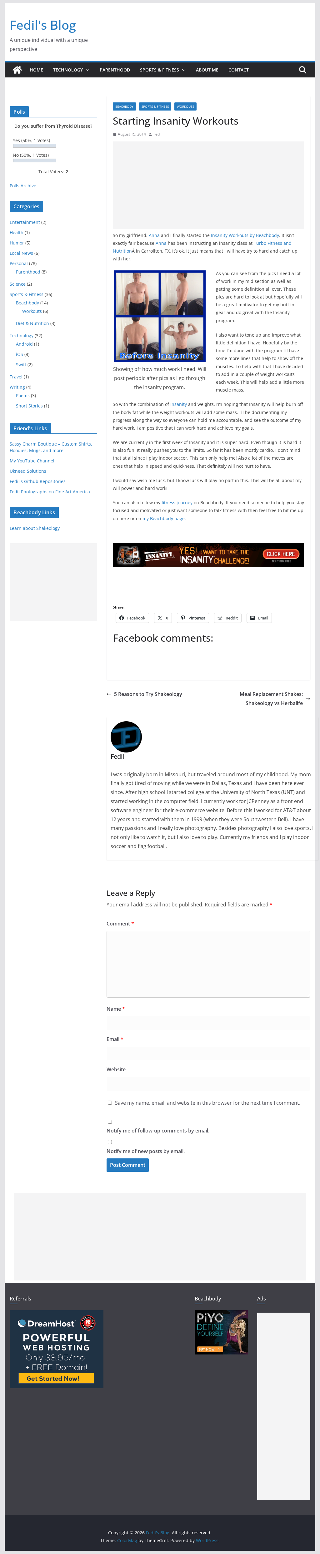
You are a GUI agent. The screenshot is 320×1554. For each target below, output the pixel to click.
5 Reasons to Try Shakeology (148, 694)
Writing (17, 387)
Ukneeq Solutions (28, 471)
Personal (19, 263)
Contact (238, 70)
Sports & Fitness (159, 70)
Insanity (178, 404)
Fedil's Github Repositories (38, 481)
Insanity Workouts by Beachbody (245, 235)
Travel (16, 377)
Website (116, 1069)
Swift (21, 365)
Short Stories (29, 406)
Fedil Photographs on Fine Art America (50, 492)
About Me (207, 70)
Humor (17, 243)
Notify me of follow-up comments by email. (158, 1130)
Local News (21, 253)
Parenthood (115, 70)
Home (36, 70)
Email (115, 1039)
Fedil (157, 134)
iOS (19, 354)
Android (24, 344)
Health (16, 232)
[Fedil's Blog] (17, 69)
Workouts (185, 106)
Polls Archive (23, 186)
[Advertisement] (208, 185)
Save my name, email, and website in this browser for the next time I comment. (207, 1102)
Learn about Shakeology (35, 528)
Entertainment (25, 222)
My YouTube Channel (32, 461)
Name (116, 1008)
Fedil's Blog (43, 24)
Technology (68, 70)
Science (18, 284)
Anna (154, 235)
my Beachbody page (163, 518)
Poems (23, 395)
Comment (120, 923)
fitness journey (177, 503)
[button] (86, 70)
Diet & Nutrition (32, 323)
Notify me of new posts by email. (146, 1151)
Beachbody (124, 106)
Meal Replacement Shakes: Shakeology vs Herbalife (271, 699)
